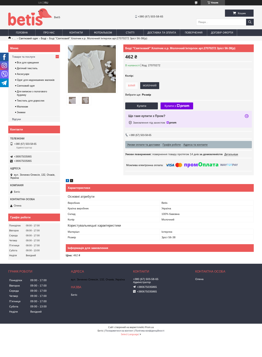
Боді (43, 38)
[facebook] (67, 181)
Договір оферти (222, 32)
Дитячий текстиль (27, 68)
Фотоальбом (103, 32)
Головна (22, 32)
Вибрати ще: (138, 94)
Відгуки (16, 119)
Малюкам (22, 106)
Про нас (49, 32)
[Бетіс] (30, 24)
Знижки (21, 112)
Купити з (170, 105)
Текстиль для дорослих (30, 100)
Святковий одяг (28, 38)
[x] (71, 181)
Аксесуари (23, 74)
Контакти (76, 32)
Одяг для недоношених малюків (35, 80)
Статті (130, 32)
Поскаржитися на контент (119, 330)
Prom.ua (149, 327)
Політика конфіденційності (149, 330)
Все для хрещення (28, 62)
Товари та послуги (23, 56)
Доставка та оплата (161, 32)
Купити (141, 105)
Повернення (193, 32)
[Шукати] (250, 22)
